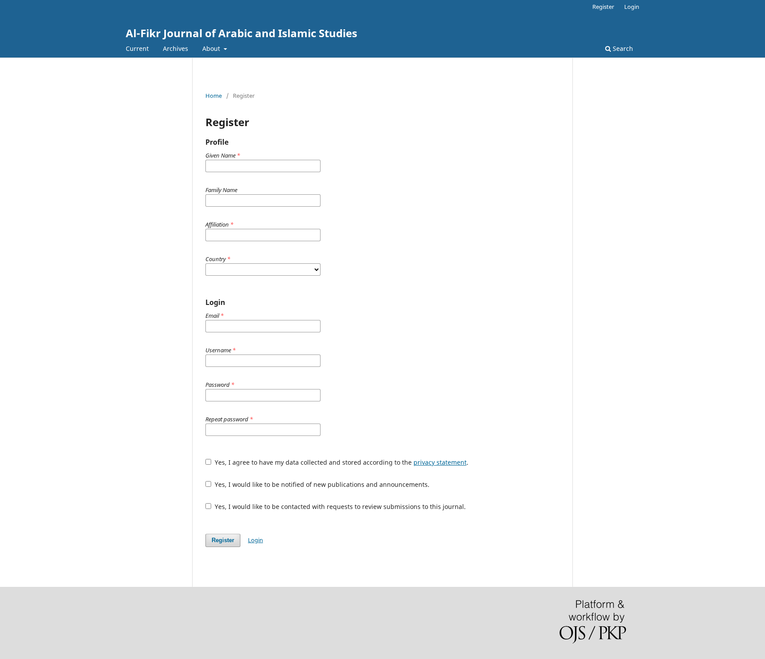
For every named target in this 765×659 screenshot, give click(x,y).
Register (603, 7)
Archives (175, 48)
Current (137, 48)
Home (213, 96)
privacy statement (440, 462)
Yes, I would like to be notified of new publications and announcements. (321, 484)
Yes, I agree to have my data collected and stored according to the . (340, 462)
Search (622, 48)
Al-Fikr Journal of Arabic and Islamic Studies (241, 33)
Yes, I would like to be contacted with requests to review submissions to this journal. (339, 506)
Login (631, 7)
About (212, 48)
